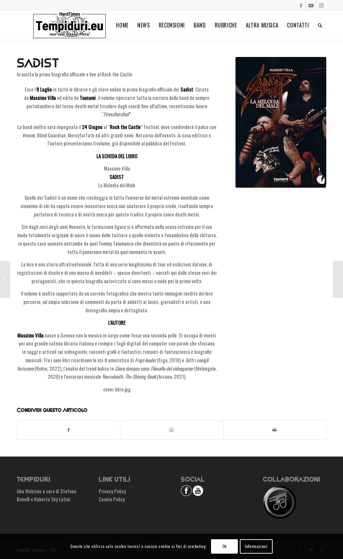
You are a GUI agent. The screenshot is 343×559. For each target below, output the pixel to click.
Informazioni (256, 546)
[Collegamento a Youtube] (311, 5)
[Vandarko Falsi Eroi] (338, 279)
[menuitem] (122, 25)
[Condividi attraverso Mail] (274, 430)
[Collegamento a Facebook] (301, 5)
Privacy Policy (112, 491)
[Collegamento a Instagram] (321, 5)
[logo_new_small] (69, 25)
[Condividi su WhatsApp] (171, 430)
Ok (224, 546)
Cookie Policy (112, 499)
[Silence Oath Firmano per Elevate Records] (5, 279)
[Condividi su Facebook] (68, 430)
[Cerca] (320, 25)
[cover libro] (280, 122)
